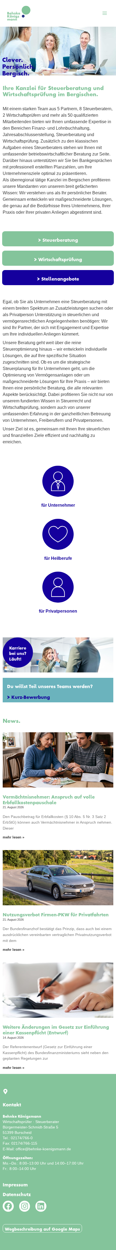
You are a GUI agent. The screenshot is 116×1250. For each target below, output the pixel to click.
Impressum (15, 1183)
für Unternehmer (58, 505)
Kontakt (12, 1103)
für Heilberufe (58, 558)
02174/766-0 (22, 1138)
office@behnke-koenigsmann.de (43, 1149)
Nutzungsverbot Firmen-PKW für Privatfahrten (56, 913)
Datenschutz (17, 1193)
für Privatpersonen (58, 611)
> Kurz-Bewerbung (28, 695)
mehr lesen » (13, 837)
